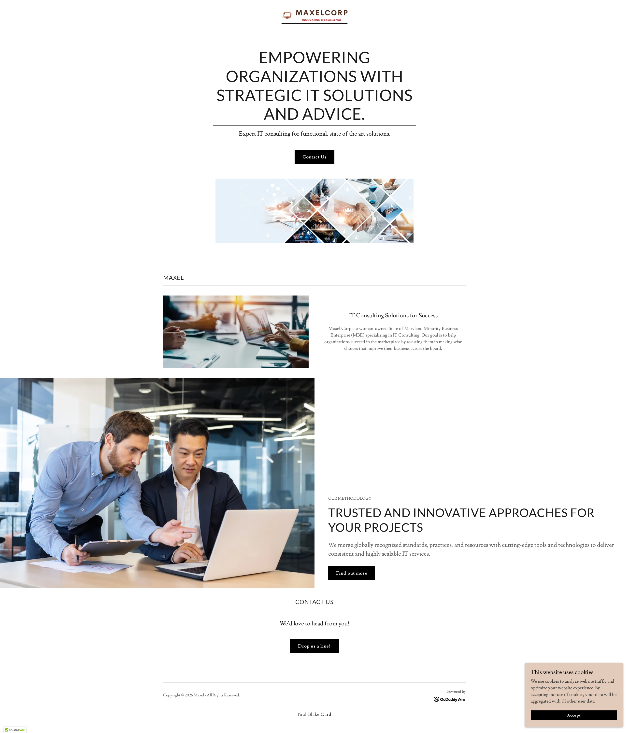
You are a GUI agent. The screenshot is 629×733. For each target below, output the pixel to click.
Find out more (351, 573)
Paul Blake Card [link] (314, 714)
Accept (574, 715)
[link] (314, 14)
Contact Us (314, 157)
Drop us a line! (314, 646)
